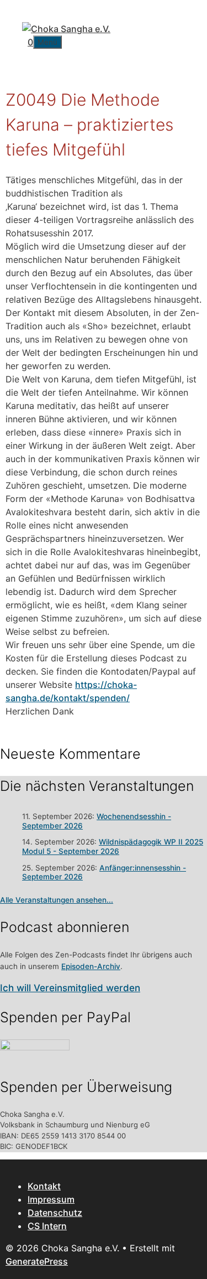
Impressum (51, 1199)
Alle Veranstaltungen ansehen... (56, 899)
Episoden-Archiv (90, 966)
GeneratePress (37, 1261)
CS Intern (47, 1225)
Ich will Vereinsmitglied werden (70, 987)
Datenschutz (55, 1212)
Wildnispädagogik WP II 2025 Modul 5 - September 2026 (112, 846)
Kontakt (44, 1186)
